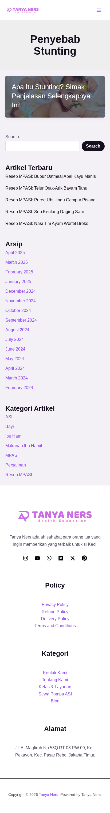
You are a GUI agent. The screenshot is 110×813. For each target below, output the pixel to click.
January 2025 (18, 281)
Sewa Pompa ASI (55, 694)
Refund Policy (55, 611)
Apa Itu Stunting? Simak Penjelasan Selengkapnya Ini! (51, 96)
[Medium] (61, 558)
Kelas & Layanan (55, 686)
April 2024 (15, 368)
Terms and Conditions (55, 625)
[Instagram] (25, 558)
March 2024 (16, 378)
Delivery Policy (55, 618)
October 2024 (18, 310)
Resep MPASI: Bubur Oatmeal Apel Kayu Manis (50, 176)
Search (12, 136)
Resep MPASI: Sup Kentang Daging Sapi (44, 211)
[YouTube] (37, 558)
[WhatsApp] (49, 558)
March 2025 (16, 262)
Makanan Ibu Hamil (23, 445)
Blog (55, 701)
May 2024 (14, 358)
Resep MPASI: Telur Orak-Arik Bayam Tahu (46, 188)
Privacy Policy (55, 604)
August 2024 (17, 330)
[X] (72, 558)
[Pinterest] (84, 558)
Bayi (9, 426)
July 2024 (14, 339)
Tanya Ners (48, 794)
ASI (8, 417)
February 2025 (19, 272)
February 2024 (19, 387)
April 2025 (15, 252)
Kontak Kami (55, 673)
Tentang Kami (55, 680)
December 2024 (20, 291)
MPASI (11, 455)
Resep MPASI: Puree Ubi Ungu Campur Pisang (50, 200)
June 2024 (15, 349)
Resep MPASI (18, 474)
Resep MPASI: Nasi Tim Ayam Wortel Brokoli (48, 223)
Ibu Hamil (14, 436)
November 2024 (20, 301)
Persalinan (15, 465)
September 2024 (21, 320)
